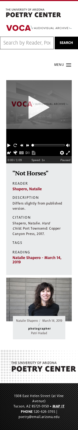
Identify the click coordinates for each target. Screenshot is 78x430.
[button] (9, 145)
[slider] (32, 145)
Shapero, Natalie (27, 189)
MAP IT (58, 406)
